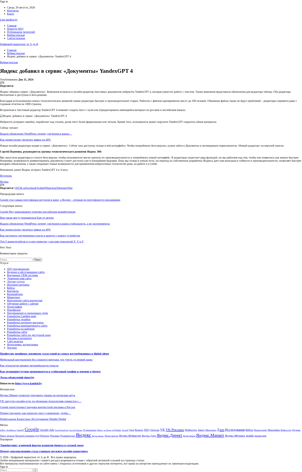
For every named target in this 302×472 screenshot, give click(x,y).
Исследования (235, 430)
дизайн (250, 435)
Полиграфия (14, 306)
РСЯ (37, 436)
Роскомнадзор (67, 435)
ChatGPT (20, 430)
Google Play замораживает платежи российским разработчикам (37, 211)
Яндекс (4, 181)
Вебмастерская (16, 35)
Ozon (131, 430)
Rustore (139, 430)
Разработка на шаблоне (21, 328)
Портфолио (14, 309)
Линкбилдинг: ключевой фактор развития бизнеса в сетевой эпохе (42, 445)
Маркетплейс (260, 430)
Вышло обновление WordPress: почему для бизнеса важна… (36, 133)
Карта (10, 13)
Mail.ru (100, 430)
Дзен (220, 430)
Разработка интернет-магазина (25, 322)
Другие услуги (16, 281)
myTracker (116, 430)
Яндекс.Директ (169, 435)
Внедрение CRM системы (22, 275)
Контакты (13, 10)
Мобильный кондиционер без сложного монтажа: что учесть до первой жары (46, 359)
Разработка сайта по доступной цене (29, 335)
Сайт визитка (15, 341)
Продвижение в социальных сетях (27, 313)
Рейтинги (44, 436)
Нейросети (286, 430)
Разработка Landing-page (21, 316)
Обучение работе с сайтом (22, 303)
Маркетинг (13, 297)
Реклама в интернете (19, 338)
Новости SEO (15, 28)
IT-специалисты (89, 430)
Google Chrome (75, 430)
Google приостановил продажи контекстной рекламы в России (37, 407)
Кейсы (11, 287)
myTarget (108, 430)
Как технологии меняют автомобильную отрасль (29, 365)
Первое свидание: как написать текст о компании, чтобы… (35, 413)
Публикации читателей (21, 31)
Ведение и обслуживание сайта (26, 272)
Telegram (154, 430)
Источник (6, 175)
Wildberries (191, 430)
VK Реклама (175, 430)
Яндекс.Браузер (111, 436)
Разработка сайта (17, 331)
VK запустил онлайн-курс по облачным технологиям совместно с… (40, 401)
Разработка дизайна (18, 319)
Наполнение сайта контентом (24, 300)
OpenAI (125, 430)
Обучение (296, 430)
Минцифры (274, 430)
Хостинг (12, 347)
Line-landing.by (9, 19)
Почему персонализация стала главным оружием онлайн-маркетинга (44, 451)
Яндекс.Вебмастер (130, 435)
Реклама (55, 435)
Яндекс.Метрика (235, 435)
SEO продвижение (18, 268)
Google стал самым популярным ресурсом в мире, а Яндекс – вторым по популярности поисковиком (60, 199)
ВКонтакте (211, 430)
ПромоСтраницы (25, 435)
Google (32, 429)
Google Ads (47, 430)
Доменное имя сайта (19, 278)
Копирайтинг (15, 294)
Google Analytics (62, 430)
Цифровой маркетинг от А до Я (19, 44)
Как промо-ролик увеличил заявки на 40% (25, 139)
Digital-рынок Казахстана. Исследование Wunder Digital (33, 419)
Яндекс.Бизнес (98, 436)
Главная (11, 25)
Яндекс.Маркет (210, 435)
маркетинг (261, 435)
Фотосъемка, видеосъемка (22, 344)
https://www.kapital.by (28, 383)
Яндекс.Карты (189, 436)
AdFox (3, 430)
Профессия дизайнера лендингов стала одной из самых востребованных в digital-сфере (54, 353)
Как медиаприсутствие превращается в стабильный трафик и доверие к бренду (50, 371)
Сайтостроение (16, 38)
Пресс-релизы (7, 436)
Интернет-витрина (18, 284)
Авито (201, 429)
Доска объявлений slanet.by (17, 377)
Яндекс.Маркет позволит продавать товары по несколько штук (37, 395)
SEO (146, 430)
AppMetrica (11, 430)
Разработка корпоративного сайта (27, 325)
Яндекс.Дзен (149, 435)
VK (162, 430)
